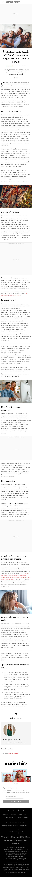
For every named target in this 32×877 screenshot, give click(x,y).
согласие (9, 790)
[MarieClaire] (13, 2)
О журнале (5, 814)
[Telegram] (24, 810)
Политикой (8, 792)
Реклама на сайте (8, 817)
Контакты (13, 814)
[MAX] (8, 810)
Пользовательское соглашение (16, 820)
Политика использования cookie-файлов (16, 822)
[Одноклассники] (18, 810)
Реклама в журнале (23, 817)
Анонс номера (22, 814)
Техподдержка (23, 825)
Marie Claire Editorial (13, 753)
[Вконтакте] (13, 810)
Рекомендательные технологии (10, 825)
